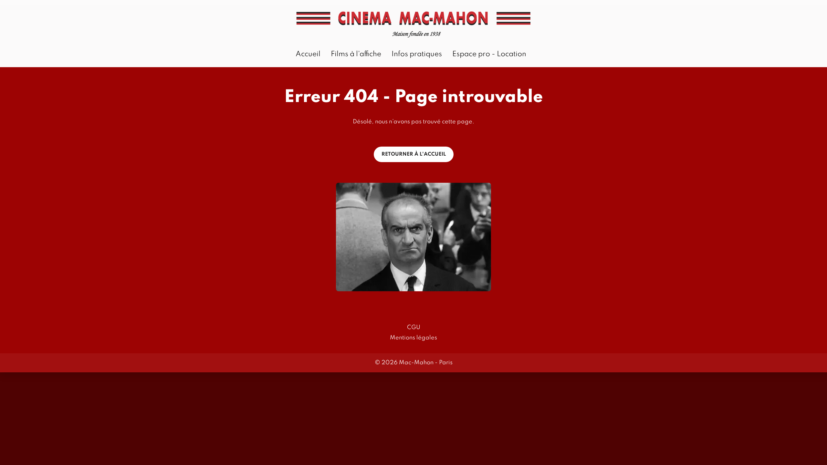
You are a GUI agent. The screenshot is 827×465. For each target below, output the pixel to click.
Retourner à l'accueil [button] (414, 154)
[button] (413, 237)
